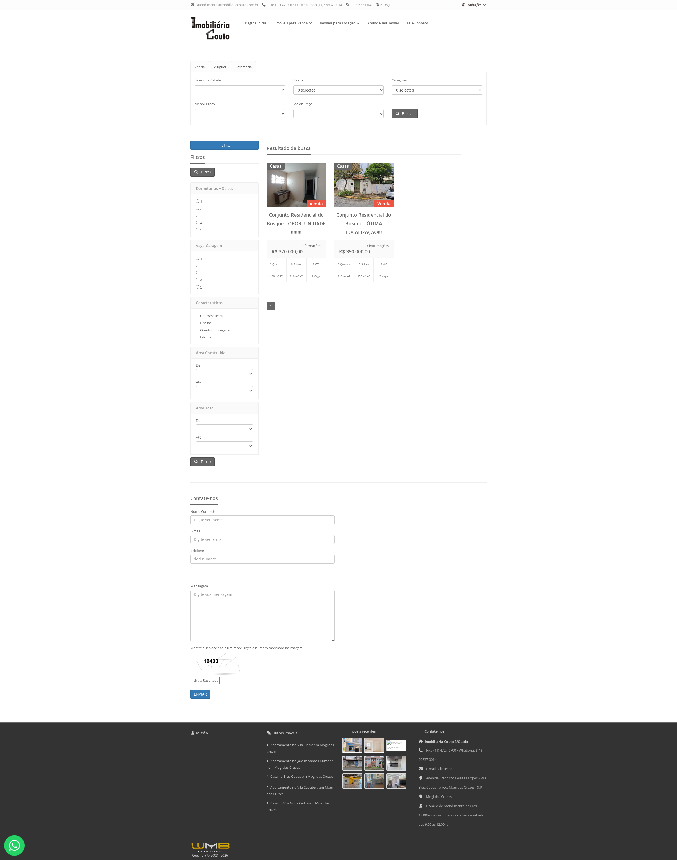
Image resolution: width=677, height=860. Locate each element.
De (198, 365)
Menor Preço (205, 104)
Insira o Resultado (204, 680)
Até (198, 382)
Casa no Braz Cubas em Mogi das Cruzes (301, 776)
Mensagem (199, 586)
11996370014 (360, 4)
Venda (200, 67)
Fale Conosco (417, 23)
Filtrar (205, 172)
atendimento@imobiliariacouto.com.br (227, 4)
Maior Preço (302, 104)
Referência (243, 67)
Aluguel (220, 67)
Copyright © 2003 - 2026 (209, 855)
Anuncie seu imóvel (383, 23)
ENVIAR (200, 694)
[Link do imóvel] (353, 746)
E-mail (195, 531)
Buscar (407, 113)
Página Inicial (256, 23)
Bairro (298, 80)
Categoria (399, 80)
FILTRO (224, 145)
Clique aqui (446, 768)
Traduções (474, 4)
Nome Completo (203, 511)
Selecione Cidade (208, 80)
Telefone (197, 550)
